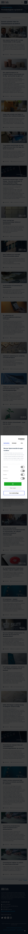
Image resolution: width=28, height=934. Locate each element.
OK (13, 483)
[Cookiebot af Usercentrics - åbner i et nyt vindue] (18, 439)
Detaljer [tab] (14, 443)
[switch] (23, 471)
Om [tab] (22, 443)
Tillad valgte (13, 488)
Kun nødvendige (14, 493)
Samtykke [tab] (6, 443)
